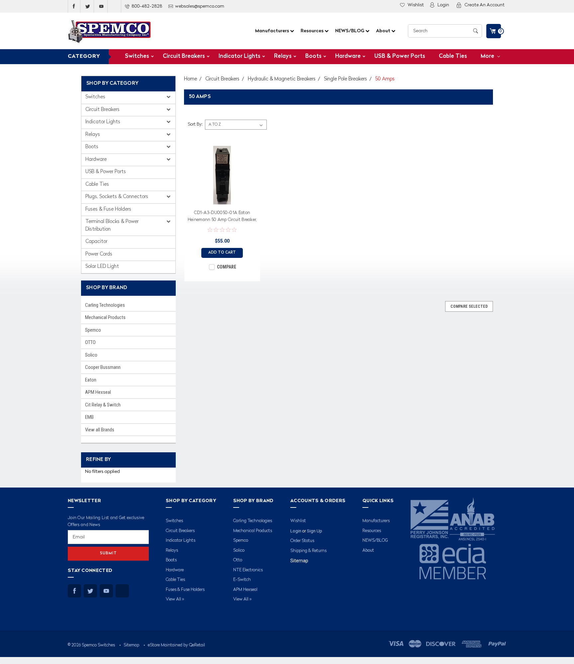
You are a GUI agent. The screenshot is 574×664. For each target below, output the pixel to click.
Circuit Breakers (184, 56)
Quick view (222, 199)
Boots (313, 56)
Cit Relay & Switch (103, 405)
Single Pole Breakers (345, 79)
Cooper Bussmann (103, 367)
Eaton (90, 380)
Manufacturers (272, 31)
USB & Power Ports (399, 56)
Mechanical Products (105, 317)
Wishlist (416, 5)
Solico (91, 355)
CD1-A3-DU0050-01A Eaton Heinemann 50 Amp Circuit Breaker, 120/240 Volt (222, 217)
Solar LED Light (102, 266)
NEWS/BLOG (350, 31)
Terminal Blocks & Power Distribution (112, 225)
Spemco (93, 330)
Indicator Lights (239, 56)
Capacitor (96, 241)
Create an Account (484, 5)
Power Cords (98, 254)
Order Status (302, 541)
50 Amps (385, 79)
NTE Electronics (248, 570)
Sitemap (299, 560)
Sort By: (195, 124)
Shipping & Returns (308, 551)
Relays (283, 56)
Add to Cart (222, 253)
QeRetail (197, 645)
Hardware (348, 56)
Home (190, 79)
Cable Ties (453, 56)
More (488, 56)
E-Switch (242, 580)
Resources (313, 31)
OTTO (90, 342)
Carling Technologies (105, 305)
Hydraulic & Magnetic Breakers (282, 79)
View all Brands (99, 430)
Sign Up (314, 530)
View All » (175, 599)
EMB (89, 417)
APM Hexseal (98, 392)
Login (443, 5)
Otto (237, 560)
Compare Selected (469, 306)
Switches (137, 56)
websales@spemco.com (199, 6)
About (383, 31)
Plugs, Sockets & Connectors (117, 196)
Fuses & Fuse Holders (108, 209)
